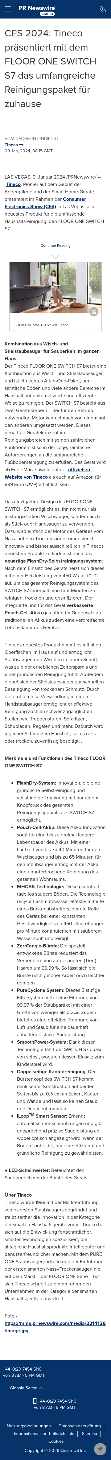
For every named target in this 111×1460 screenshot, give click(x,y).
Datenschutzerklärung (80, 1426)
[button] (55, 287)
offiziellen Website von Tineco (47, 473)
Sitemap (89, 1433)
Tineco (13, 184)
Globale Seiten (24, 1388)
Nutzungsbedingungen (29, 1426)
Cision (66, 1450)
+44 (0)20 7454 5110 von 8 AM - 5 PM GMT (55, 1404)
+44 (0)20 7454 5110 (22, 1369)
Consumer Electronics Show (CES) (45, 203)
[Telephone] (103, 9)
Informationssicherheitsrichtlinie (44, 1433)
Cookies (56, 1441)
